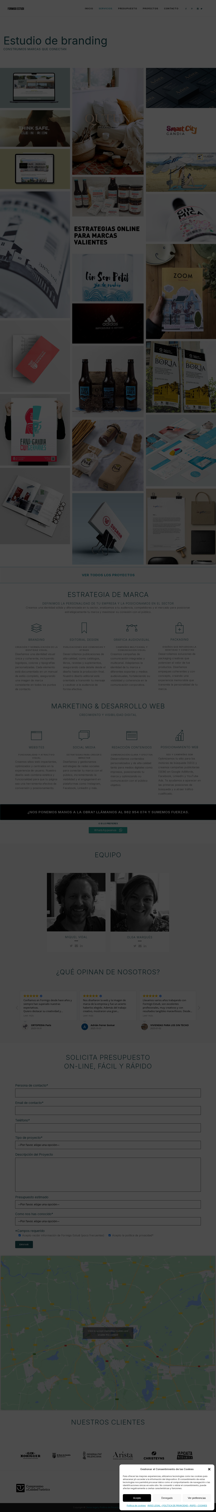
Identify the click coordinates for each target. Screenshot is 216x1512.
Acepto (137, 1497)
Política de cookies (136, 1505)
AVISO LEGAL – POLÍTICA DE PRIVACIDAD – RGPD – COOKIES (177, 1505)
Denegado (167, 1497)
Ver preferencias (197, 1497)
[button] (209, 1469)
